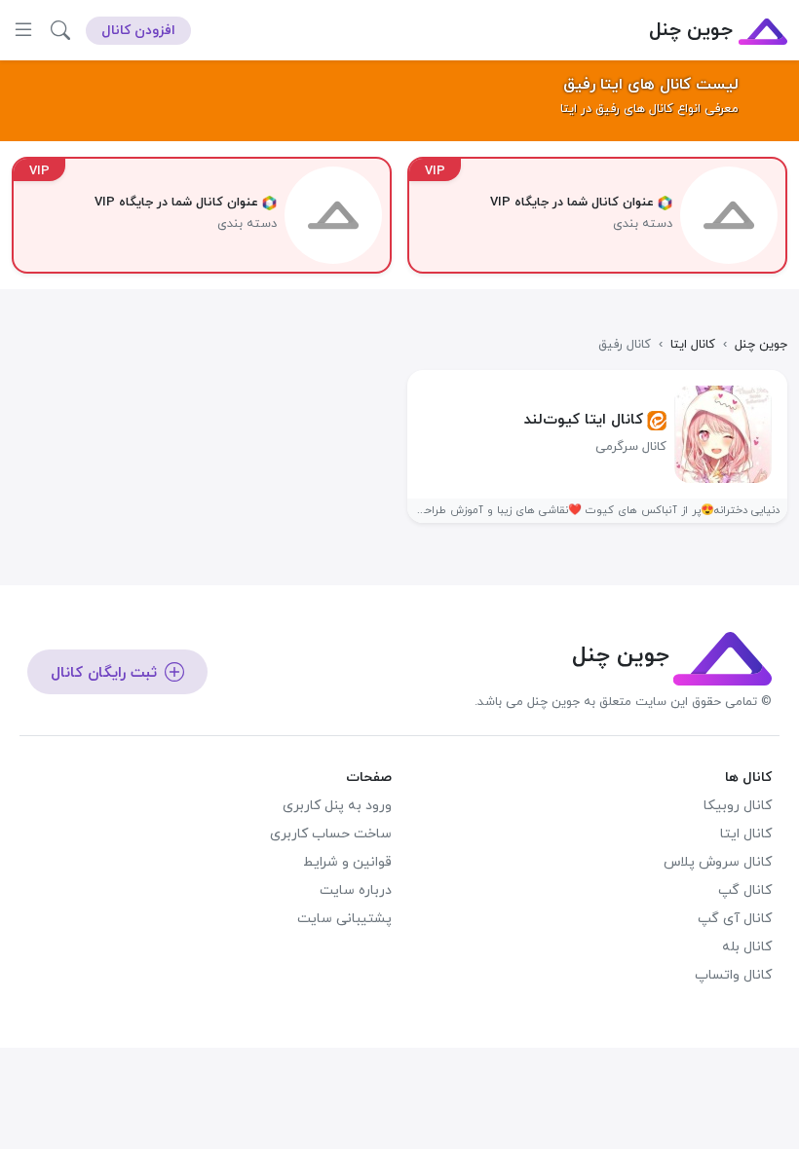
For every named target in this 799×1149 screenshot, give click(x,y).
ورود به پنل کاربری (337, 806)
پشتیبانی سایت (344, 918)
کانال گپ (745, 890)
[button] (60, 30)
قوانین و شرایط (347, 862)
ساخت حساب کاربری (331, 834)
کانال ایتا (746, 834)
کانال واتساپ (733, 975)
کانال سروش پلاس (718, 862)
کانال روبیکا (738, 806)
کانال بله (747, 947)
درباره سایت (356, 890)
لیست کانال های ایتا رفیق (651, 84)
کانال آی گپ (735, 918)
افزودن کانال (138, 30)
